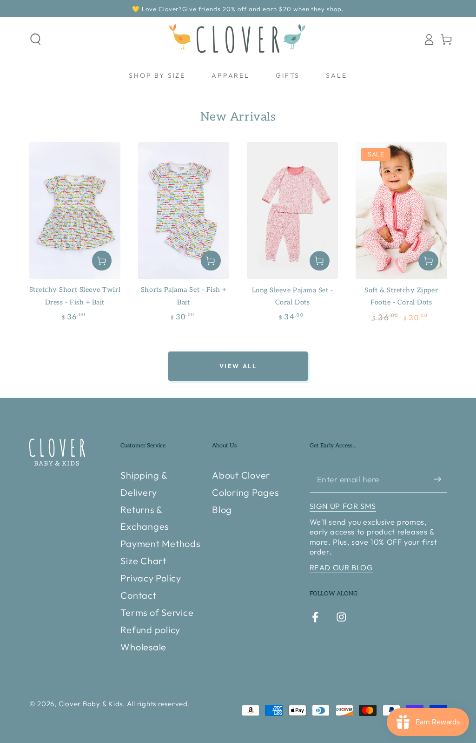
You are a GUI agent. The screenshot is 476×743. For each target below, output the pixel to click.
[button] (35, 39)
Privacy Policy (150, 578)
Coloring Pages (245, 492)
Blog (222, 509)
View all (238, 366)
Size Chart (143, 561)
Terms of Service (156, 612)
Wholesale (143, 647)
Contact (138, 595)
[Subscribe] (440, 479)
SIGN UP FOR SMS (343, 506)
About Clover (241, 475)
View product (102, 261)
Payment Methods (160, 543)
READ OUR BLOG (341, 567)
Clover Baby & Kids (91, 703)
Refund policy (150, 629)
